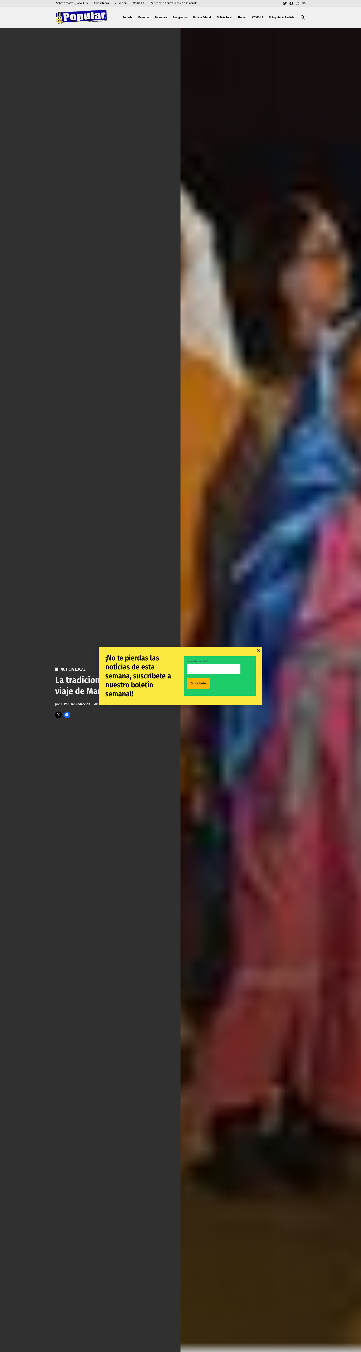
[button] (180, 676)
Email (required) (197, 661)
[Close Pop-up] (258, 650)
